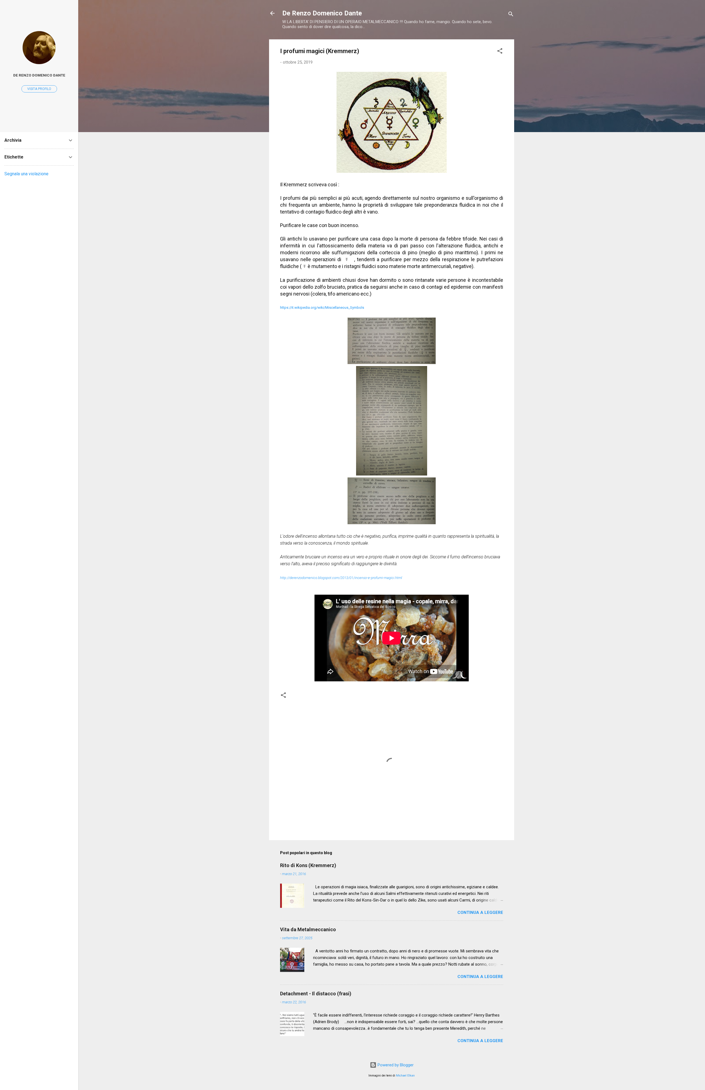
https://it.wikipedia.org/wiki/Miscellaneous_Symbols (322, 307)
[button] (500, 52)
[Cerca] (511, 15)
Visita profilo (39, 89)
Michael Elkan (405, 1075)
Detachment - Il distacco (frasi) (315, 993)
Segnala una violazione (26, 173)
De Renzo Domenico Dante (322, 13)
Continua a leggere (480, 912)
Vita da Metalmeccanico (308, 929)
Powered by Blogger (395, 1064)
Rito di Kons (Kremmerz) (308, 865)
